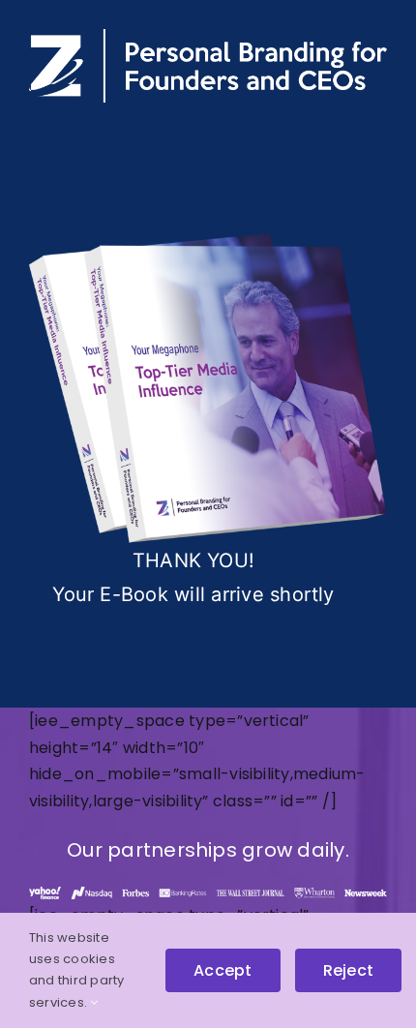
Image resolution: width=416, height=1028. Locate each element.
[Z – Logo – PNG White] (208, 36)
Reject (348, 970)
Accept (222, 970)
